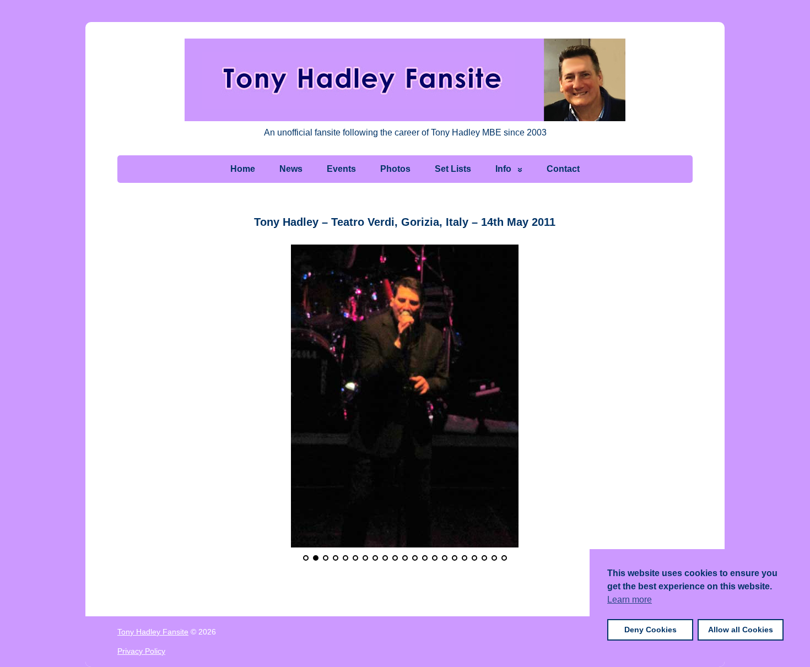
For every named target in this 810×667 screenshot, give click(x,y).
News (291, 168)
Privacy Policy (141, 651)
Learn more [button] (629, 599)
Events (341, 168)
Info (503, 168)
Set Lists (453, 168)
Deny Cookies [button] (650, 629)
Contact (563, 168)
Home (242, 168)
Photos (395, 168)
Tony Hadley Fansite (152, 631)
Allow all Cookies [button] (740, 629)
